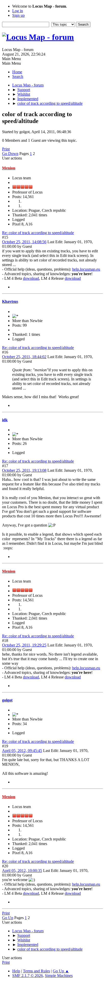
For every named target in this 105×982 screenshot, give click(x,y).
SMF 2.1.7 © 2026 (27, 975)
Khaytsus (10, 301)
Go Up (7, 918)
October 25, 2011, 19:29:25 (24, 645)
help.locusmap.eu (86, 269)
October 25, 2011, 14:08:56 (24, 242)
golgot (7, 700)
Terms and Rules (36, 971)
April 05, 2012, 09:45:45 (22, 750)
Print (6, 149)
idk (5, 420)
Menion (8, 168)
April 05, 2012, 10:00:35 (22, 870)
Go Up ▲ (61, 971)
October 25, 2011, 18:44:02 (24, 357)
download (31, 278)
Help (16, 971)
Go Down (10, 153)
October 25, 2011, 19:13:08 (24, 470)
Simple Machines (59, 975)
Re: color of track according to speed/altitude (38, 233)
